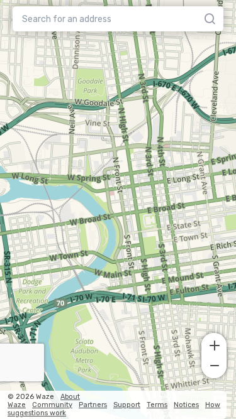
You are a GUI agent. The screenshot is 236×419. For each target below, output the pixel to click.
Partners (93, 405)
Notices (186, 405)
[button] (214, 344)
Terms (157, 405)
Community (52, 405)
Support (126, 405)
